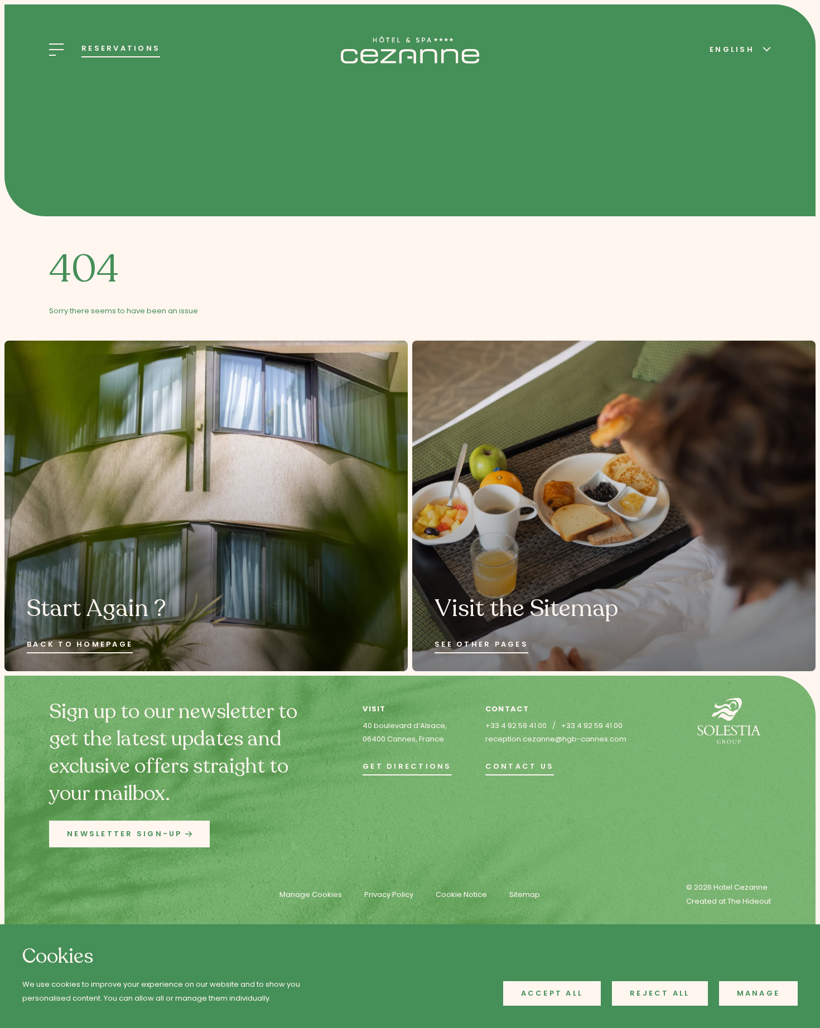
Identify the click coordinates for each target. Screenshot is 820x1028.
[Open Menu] (56, 49)
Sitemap (524, 894)
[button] (129, 834)
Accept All (552, 993)
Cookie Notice (461, 894)
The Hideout (749, 901)
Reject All (660, 993)
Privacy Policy (388, 894)
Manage (758, 993)
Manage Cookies (310, 894)
